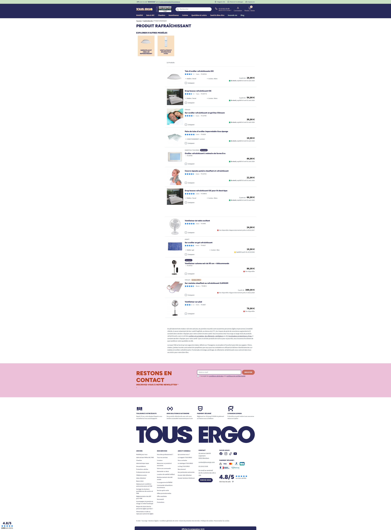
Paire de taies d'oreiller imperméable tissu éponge (206, 131)
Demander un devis (163, 471)
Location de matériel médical (166, 474)
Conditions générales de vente (169, 521)
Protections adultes (142, 469)
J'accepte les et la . (223, 376)
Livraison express (234, 413)
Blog (242, 15)
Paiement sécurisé (204, 413)
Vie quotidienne (141, 466)
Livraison (160, 460)
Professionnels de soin (143, 472)
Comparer (191, 83)
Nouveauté (160, 499)
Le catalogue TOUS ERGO (185, 463)
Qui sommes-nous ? (184, 454)
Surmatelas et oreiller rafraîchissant (146, 52)
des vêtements (210, 336)
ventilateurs (219, 336)
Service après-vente (163, 490)
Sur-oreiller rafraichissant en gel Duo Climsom (205, 113)
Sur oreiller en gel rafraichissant (199, 242)
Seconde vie (232, 15)
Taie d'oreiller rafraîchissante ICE (199, 71)
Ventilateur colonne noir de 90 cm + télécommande (207, 263)
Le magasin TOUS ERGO (185, 457)
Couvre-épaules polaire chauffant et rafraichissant (207, 171)
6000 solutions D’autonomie (178, 413)
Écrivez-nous (205, 480)
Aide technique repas (142, 463)
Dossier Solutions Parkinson (186, 478)
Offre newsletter (162, 496)
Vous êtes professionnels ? (165, 454)
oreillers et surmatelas (196, 336)
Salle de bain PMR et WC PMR (145, 457)
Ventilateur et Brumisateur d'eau (166, 52)
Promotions (160, 502)
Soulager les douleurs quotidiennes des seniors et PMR (144, 491)
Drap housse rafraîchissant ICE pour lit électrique (206, 191)
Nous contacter (182, 460)
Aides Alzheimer (141, 478)
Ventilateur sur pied (193, 302)
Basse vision (140, 481)
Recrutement (182, 469)
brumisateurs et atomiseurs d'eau (240, 336)
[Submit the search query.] (178, 9)
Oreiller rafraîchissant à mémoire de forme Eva (205, 153)
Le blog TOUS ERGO (184, 466)
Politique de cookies (207, 521)
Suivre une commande (164, 468)
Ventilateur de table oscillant (197, 221)
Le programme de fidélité (164, 482)
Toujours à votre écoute (146, 413)
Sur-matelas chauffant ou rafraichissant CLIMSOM (206, 283)
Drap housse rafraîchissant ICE (198, 91)
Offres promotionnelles (164, 493)
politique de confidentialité (236, 376)
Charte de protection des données (189, 521)
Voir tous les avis (225, 482)
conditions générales (216, 376)
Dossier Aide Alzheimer (185, 475)
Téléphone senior (141, 475)
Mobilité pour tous (141, 454)
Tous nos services (162, 457)
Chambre (139, 460)
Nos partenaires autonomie (186, 472)
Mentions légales (153, 521)
